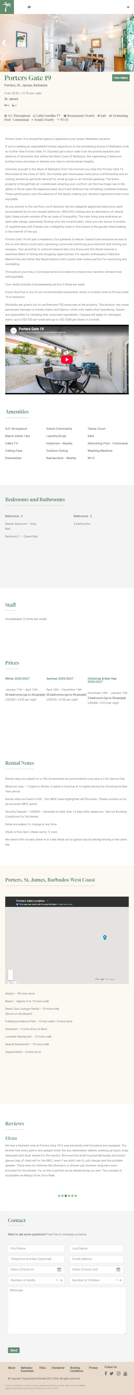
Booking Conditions (76, 1369)
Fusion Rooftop (15, 292)
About (11, 1367)
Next (128, 42)
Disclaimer (58, 1367)
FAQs (42, 1367)
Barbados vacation (98, 139)
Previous (5, 42)
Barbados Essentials (27, 1369)
